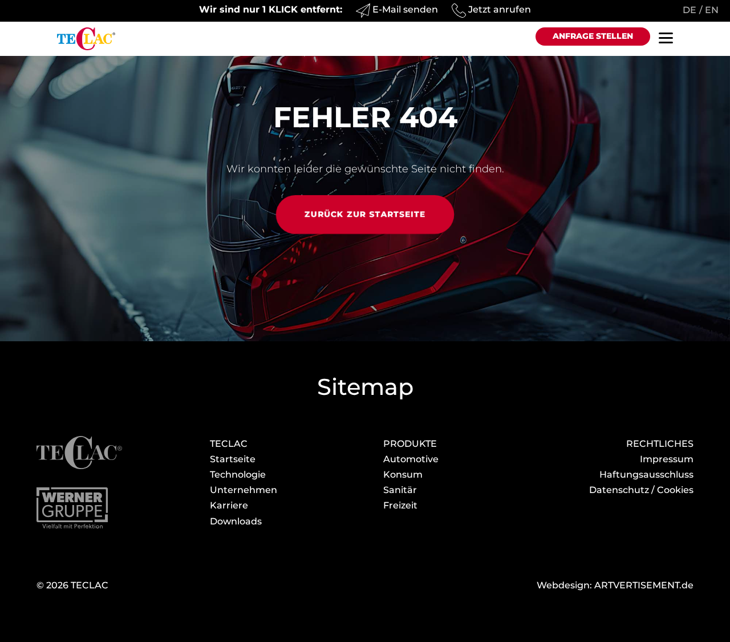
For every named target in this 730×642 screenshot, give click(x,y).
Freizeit (400, 505)
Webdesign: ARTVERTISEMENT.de (615, 585)
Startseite (233, 459)
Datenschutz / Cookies (641, 489)
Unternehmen (243, 489)
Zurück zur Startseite (365, 214)
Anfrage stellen (593, 36)
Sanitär (400, 489)
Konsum (403, 474)
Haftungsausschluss (646, 474)
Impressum (667, 459)
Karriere (229, 505)
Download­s (236, 521)
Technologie (238, 474)
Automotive (411, 459)
